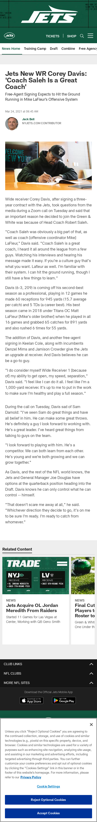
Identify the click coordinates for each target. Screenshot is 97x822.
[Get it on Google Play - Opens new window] (64, 703)
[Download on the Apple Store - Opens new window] (31, 701)
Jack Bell (28, 119)
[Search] (82, 36)
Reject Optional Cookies (48, 800)
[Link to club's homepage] (9, 34)
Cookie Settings (48, 786)
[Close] (91, 724)
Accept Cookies (48, 813)
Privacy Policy (30, 777)
